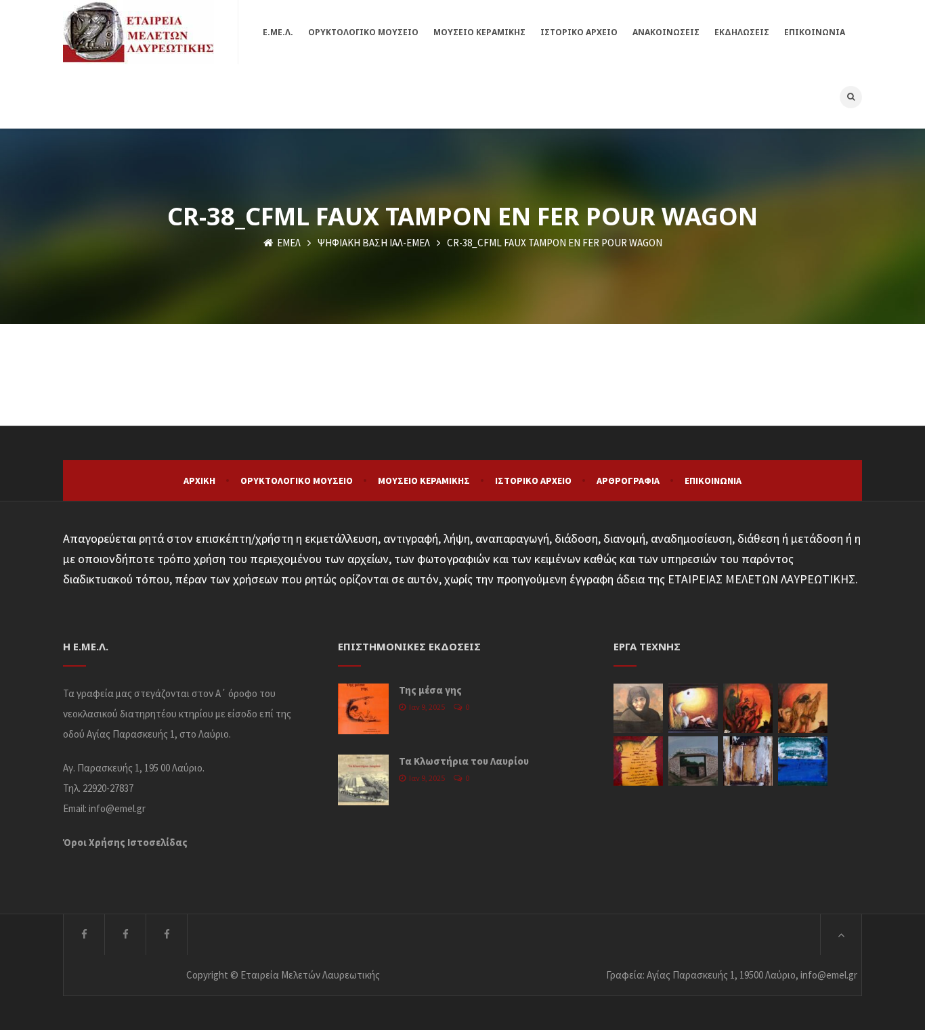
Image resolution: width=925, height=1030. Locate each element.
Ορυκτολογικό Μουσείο (296, 480)
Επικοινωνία (713, 480)
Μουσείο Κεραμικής (424, 480)
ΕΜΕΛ (288, 242)
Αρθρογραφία (628, 480)
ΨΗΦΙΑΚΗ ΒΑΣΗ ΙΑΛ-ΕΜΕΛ (374, 242)
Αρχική (199, 480)
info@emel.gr (117, 808)
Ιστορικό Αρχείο (533, 480)
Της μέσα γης (430, 690)
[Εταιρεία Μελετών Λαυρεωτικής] (138, 32)
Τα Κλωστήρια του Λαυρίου (464, 761)
